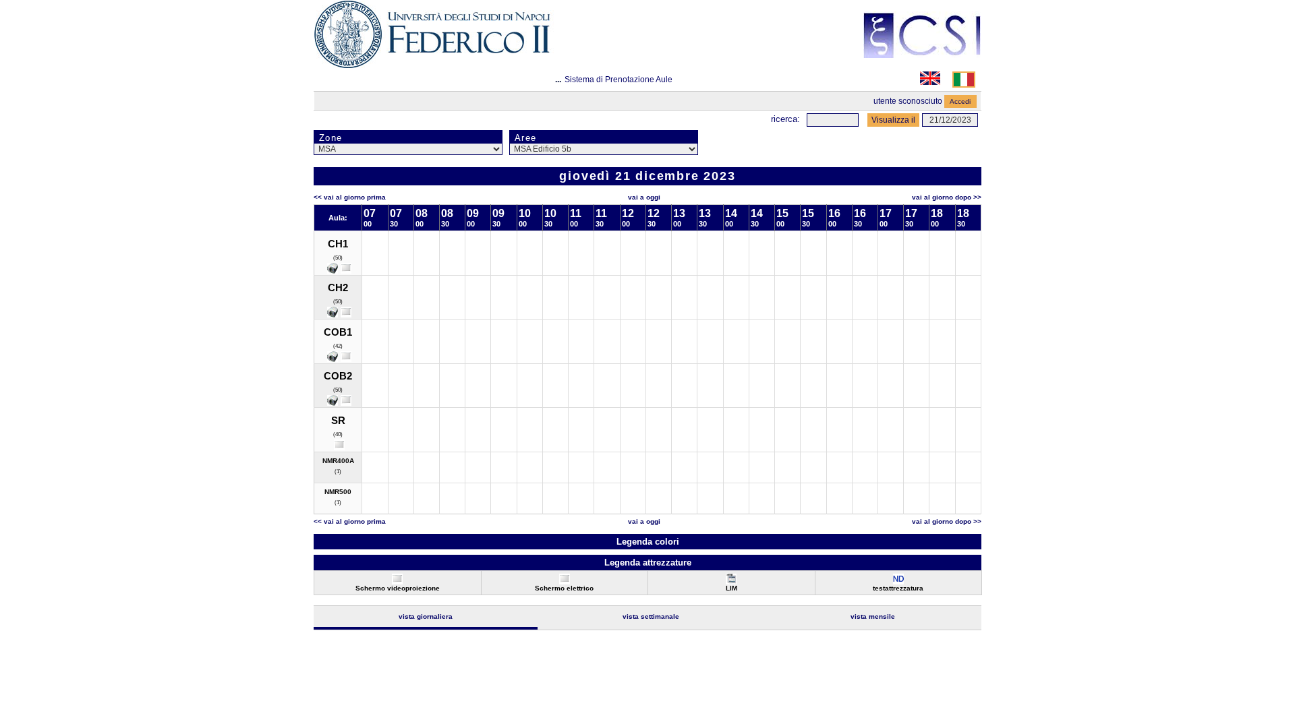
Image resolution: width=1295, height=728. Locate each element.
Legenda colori (647, 542)
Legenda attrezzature (647, 562)
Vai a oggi (644, 197)
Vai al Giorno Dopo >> (946, 197)
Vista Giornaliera (426, 616)
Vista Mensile (873, 616)
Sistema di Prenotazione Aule (618, 79)
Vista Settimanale (651, 616)
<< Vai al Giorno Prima (350, 197)
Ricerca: (785, 119)
